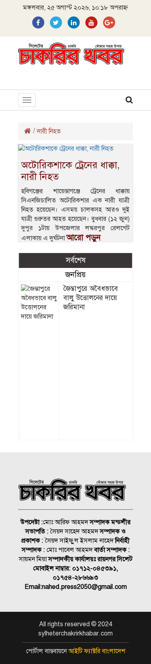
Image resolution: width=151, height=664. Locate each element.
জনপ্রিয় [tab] (75, 274)
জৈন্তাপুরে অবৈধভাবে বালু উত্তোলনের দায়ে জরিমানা (90, 297)
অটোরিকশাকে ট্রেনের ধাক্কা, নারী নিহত (70, 171)
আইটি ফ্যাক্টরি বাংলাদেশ (96, 651)
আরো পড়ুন (83, 238)
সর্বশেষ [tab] (76, 260)
